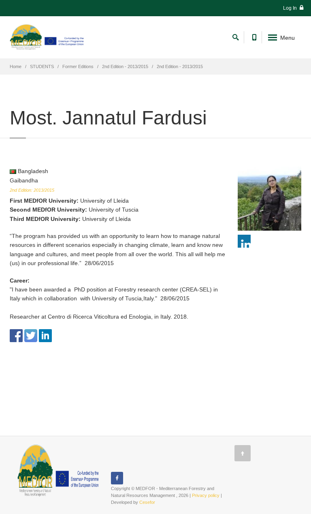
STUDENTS (42, 66)
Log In (290, 8)
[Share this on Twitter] (30, 335)
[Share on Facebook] (16, 335)
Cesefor (147, 502)
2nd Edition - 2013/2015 (125, 66)
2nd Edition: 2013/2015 (32, 190)
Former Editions (78, 66)
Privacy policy (205, 495)
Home (15, 66)
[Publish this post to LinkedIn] (45, 335)
